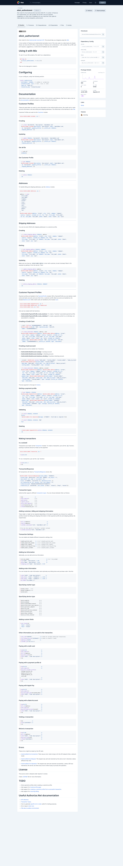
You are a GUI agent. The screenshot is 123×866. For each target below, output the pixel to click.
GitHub (82, 105)
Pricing (84, 2)
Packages (77, 2)
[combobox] (44, 2)
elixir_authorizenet (24, 10)
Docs (90, 2)
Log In (102, 2)
